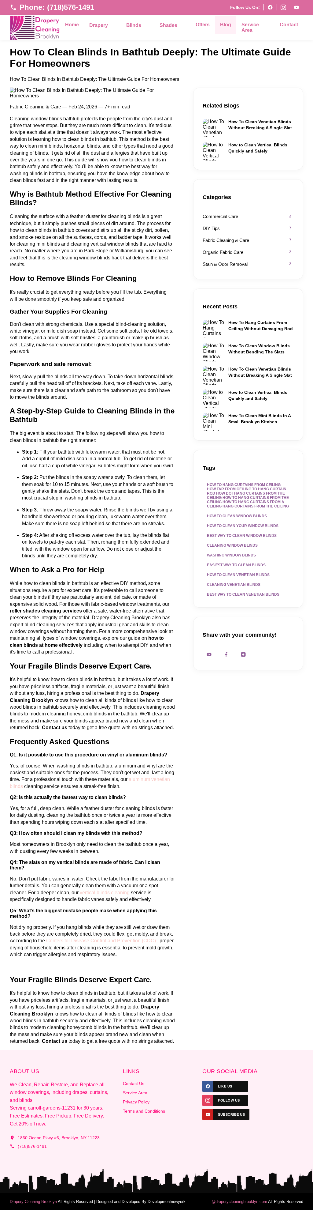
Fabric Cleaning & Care (247, 240)
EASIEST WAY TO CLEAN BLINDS (236, 565)
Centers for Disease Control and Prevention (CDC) (101, 940)
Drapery (98, 25)
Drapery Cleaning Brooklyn (33, 1201)
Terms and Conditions (144, 1111)
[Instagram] (283, 7)
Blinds (133, 25)
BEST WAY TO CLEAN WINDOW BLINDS (242, 535)
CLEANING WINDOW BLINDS (232, 545)
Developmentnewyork (167, 1201)
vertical (88, 892)
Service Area (250, 27)
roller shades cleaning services (46, 610)
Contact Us (133, 1083)
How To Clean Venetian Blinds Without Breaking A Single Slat (260, 124)
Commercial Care (247, 216)
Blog (225, 24)
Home (72, 24)
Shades (168, 25)
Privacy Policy (136, 1101)
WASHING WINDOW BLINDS (231, 555)
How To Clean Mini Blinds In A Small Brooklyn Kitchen (259, 418)
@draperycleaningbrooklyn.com (239, 1201)
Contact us (54, 727)
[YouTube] (296, 7)
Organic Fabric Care (247, 252)
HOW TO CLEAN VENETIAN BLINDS (238, 575)
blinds (103, 892)
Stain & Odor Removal (247, 264)
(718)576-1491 (32, 1146)
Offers (203, 24)
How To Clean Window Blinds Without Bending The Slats (259, 348)
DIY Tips (247, 228)
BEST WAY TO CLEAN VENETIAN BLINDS (243, 594)
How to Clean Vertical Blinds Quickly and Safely (257, 147)
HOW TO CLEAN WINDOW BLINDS (237, 516)
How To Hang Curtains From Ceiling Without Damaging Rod (260, 325)
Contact (289, 24)
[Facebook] (270, 7)
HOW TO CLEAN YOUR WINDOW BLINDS (242, 526)
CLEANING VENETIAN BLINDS (233, 584)
